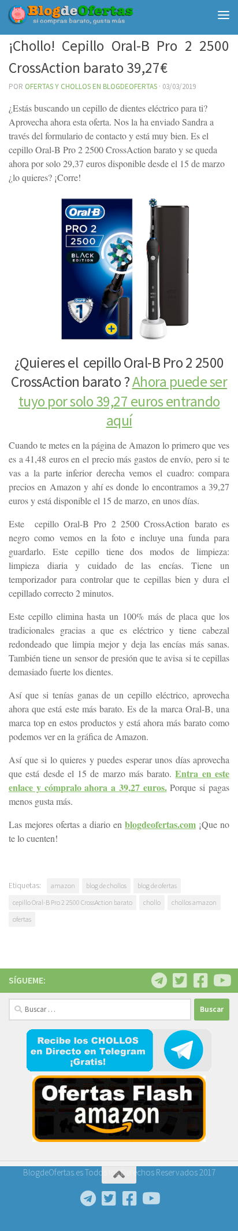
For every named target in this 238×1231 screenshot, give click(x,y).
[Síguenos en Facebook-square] (200, 981)
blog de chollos (106, 885)
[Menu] (223, 14)
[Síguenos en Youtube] (221, 981)
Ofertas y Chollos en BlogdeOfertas (91, 86)
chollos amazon (194, 902)
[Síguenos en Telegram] (159, 981)
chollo (152, 902)
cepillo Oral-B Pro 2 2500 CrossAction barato (72, 902)
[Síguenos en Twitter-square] (180, 981)
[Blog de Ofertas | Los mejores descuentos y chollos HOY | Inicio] (92, 14)
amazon (63, 885)
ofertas (22, 919)
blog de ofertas (157, 885)
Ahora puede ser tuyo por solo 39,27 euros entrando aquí (123, 400)
